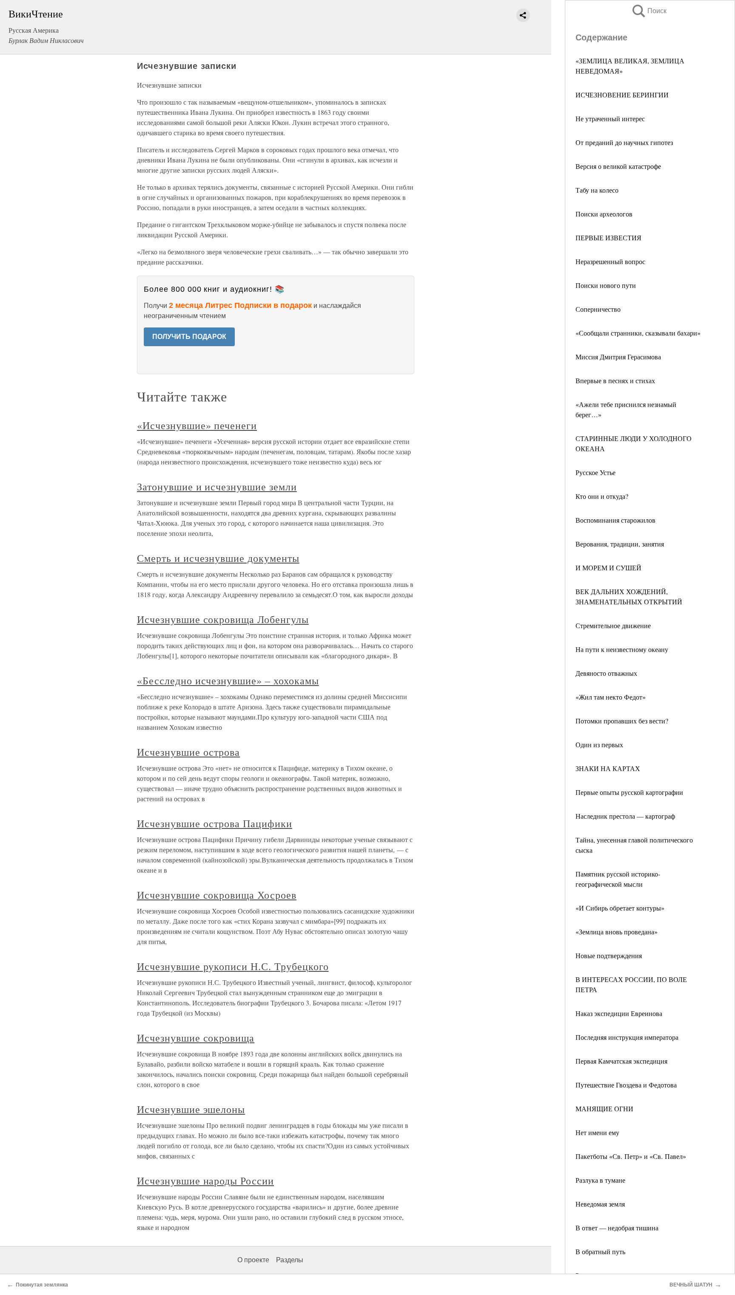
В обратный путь (600, 1251)
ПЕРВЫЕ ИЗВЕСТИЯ (608, 237)
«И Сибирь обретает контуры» (619, 907)
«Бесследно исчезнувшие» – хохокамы (228, 680)
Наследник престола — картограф (625, 815)
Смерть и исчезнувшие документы (218, 558)
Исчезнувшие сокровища (195, 1038)
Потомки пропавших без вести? (621, 720)
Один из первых (599, 744)
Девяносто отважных (606, 673)
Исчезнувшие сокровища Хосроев (216, 895)
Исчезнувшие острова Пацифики (214, 823)
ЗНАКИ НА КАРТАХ (607, 768)
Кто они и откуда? (601, 496)
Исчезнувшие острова (188, 752)
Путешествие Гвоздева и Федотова (626, 1084)
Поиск (648, 10)
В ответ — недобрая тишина (616, 1227)
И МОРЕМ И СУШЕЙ (608, 567)
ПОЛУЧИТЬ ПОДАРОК (189, 336)
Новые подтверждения (608, 955)
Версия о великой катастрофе (618, 166)
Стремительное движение (613, 625)
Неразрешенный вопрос (610, 261)
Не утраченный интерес (610, 118)
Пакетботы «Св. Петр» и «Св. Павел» (630, 1156)
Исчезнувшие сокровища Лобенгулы (223, 619)
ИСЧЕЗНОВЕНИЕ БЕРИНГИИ (622, 94)
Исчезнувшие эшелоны (191, 1109)
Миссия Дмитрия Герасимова (618, 356)
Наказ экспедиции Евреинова (618, 1013)
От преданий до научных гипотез (624, 142)
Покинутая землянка (42, 1285)
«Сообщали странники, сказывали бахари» (638, 332)
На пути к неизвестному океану (621, 649)
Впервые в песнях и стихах (615, 380)
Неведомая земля (600, 1203)
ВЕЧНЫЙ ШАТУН (690, 1285)
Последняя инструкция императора (626, 1037)
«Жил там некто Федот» (610, 696)
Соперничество (598, 309)
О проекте (253, 1260)
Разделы (289, 1260)
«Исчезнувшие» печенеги (197, 425)
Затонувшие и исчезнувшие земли (217, 486)
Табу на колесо (596, 189)
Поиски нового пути (605, 285)
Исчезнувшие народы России (205, 1180)
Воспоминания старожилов (615, 519)
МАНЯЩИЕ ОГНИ (604, 1108)
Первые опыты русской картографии (629, 792)
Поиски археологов (603, 213)
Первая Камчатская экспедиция (621, 1060)
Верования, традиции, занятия (619, 543)
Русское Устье (595, 472)
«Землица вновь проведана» (616, 931)
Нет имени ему (597, 1132)
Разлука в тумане (600, 1179)
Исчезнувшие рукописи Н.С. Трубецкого (233, 966)
